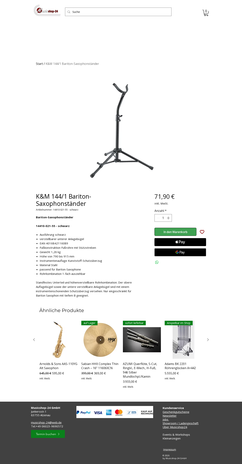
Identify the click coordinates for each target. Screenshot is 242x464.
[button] (206, 13)
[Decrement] (157, 218)
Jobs (166, 419)
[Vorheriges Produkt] (34, 339)
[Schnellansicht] (59, 340)
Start (39, 64)
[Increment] (168, 218)
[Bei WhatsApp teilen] (157, 262)
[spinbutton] (163, 218)
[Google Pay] (180, 252)
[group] (121, 355)
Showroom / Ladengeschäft (181, 423)
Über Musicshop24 (175, 427)
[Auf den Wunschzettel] (202, 232)
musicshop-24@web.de (46, 422)
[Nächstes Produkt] (208, 339)
